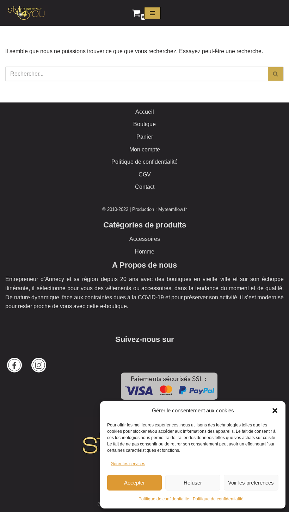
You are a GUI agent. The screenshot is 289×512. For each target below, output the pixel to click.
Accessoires (144, 239)
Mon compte (144, 149)
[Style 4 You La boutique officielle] (26, 13)
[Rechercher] (276, 74)
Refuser (193, 483)
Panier (144, 137)
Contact (144, 187)
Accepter (134, 483)
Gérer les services (128, 463)
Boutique (144, 124)
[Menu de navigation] (152, 13)
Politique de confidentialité (164, 499)
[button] (274, 410)
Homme (144, 252)
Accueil (144, 112)
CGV (145, 174)
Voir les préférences (251, 483)
